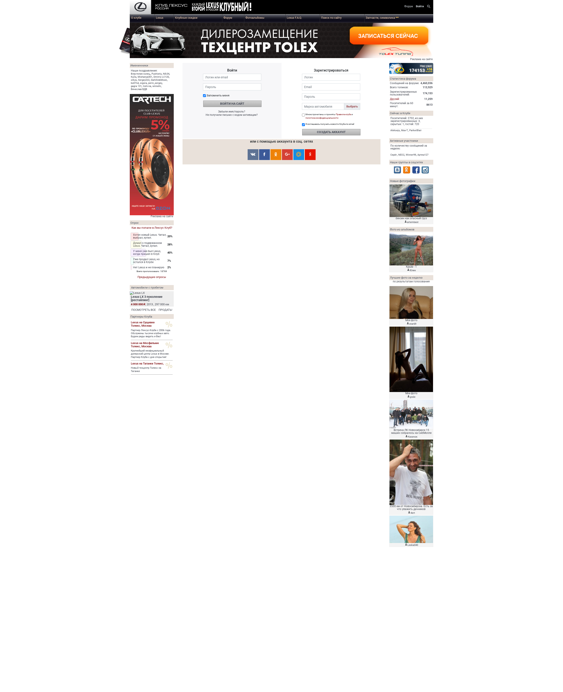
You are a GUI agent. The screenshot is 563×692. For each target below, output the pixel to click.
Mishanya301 (145, 76)
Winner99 (411, 154)
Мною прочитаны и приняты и (329, 116)
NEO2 (401, 154)
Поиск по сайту (331, 17)
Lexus (159, 17)
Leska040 (413, 545)
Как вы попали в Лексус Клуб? (152, 227)
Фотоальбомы (254, 17)
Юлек (413, 270)
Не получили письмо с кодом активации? (232, 114)
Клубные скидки (186, 17)
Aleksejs (395, 130)
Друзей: (395, 99)
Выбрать (352, 106)
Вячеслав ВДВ (139, 89)
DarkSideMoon (159, 80)
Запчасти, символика (382, 17)
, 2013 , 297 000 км (150, 304)
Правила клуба (343, 114)
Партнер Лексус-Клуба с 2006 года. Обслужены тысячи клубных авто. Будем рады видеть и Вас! (151, 333)
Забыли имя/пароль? (231, 111)
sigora (143, 83)
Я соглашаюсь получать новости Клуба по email (329, 124)
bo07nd (135, 83)
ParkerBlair (415, 130)
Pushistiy (157, 73)
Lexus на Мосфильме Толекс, (145, 344)
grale (412, 397)
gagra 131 (136, 86)
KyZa (133, 76)
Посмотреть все (143, 309)
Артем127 (422, 154)
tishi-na (147, 86)
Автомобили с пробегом (147, 287)
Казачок (412, 436)
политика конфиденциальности (321, 117)
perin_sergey (155, 83)
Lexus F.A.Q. (294, 17)
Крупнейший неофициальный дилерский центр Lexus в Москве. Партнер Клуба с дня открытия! (150, 354)
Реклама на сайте (421, 59)
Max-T (404, 130)
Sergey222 (144, 80)
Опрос (134, 223)
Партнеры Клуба (141, 316)
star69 (412, 323)
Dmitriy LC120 (161, 76)
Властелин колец (140, 73)
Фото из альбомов (402, 229)
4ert (413, 513)
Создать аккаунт (331, 132)
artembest (413, 222)
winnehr (156, 86)
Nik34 (166, 73)
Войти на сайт (232, 103)
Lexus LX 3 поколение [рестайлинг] (147, 298)
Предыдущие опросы (151, 277)
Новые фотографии (402, 181)
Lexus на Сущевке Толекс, (143, 324)
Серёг (393, 154)
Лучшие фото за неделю (406, 277)
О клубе (136, 17)
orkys (134, 80)
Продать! (165, 309)
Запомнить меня (218, 95)
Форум (227, 17)
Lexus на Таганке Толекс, (147, 363)
